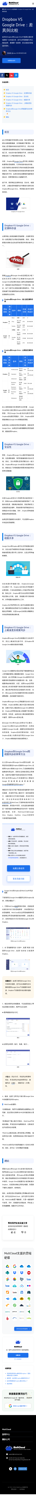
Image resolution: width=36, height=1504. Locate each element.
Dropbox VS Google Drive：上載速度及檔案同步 (19, 104)
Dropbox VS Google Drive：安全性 (17, 96)
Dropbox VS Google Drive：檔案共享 (18, 100)
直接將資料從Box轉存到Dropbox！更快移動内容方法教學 (18, 1374)
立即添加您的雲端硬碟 (22, 1329)
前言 (7, 90)
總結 (7, 117)
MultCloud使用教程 (12, 9)
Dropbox (8, 276)
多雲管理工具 (6, 802)
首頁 (5, 9)
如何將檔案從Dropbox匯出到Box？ (17, 1381)
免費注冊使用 (18, 868)
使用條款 (22, 1489)
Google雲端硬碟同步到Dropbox (12, 784)
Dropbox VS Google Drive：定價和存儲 (19, 93)
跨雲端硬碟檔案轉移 (13, 857)
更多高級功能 (18, 878)
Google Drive (18, 161)
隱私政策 (14, 1489)
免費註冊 (18, 1355)
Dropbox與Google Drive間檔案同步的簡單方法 (19, 110)
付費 (13, 1083)
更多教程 (9, 1384)
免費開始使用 (11, 60)
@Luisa (14, 53)
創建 (16, 906)
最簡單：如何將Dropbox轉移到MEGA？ (18, 1378)
